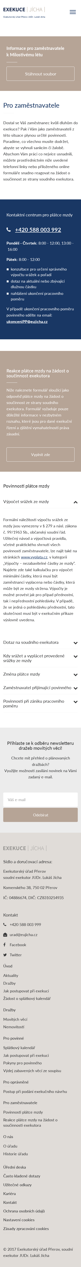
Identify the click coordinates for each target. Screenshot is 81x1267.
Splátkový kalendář (19, 1047)
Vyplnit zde (40, 454)
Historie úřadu (15, 1153)
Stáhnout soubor (40, 73)
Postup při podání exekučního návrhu (35, 1091)
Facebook (18, 944)
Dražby (9, 983)
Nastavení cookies (19, 1219)
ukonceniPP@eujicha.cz (27, 321)
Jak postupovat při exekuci (26, 991)
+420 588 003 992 (38, 229)
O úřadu (10, 1146)
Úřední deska (14, 1167)
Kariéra (9, 1193)
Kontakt (10, 1202)
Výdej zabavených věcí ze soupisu (32, 1070)
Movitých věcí (15, 1019)
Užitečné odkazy (17, 1184)
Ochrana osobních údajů (24, 1211)
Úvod (7, 966)
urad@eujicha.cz (23, 934)
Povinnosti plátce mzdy (23, 1112)
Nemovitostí (13, 1026)
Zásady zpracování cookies (26, 1228)
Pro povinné (13, 1038)
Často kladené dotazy (21, 1176)
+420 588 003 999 (25, 924)
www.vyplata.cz (34, 557)
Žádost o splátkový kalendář (27, 998)
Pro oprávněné (16, 1082)
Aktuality (10, 975)
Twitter (16, 954)
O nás (8, 1136)
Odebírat (40, 815)
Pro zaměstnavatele (20, 1102)
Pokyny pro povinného (22, 1062)
